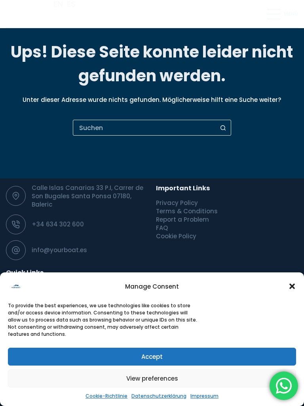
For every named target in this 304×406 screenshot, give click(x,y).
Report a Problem (182, 219)
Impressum (204, 396)
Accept (152, 356)
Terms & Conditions (187, 211)
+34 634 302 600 (58, 224)
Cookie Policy (176, 236)
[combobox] (144, 128)
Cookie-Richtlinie (106, 396)
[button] (292, 286)
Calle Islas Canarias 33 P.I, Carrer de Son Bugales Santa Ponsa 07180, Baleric (87, 196)
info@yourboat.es (59, 250)
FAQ (162, 228)
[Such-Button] (223, 127)
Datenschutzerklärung (158, 396)
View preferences (152, 378)
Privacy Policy (177, 203)
